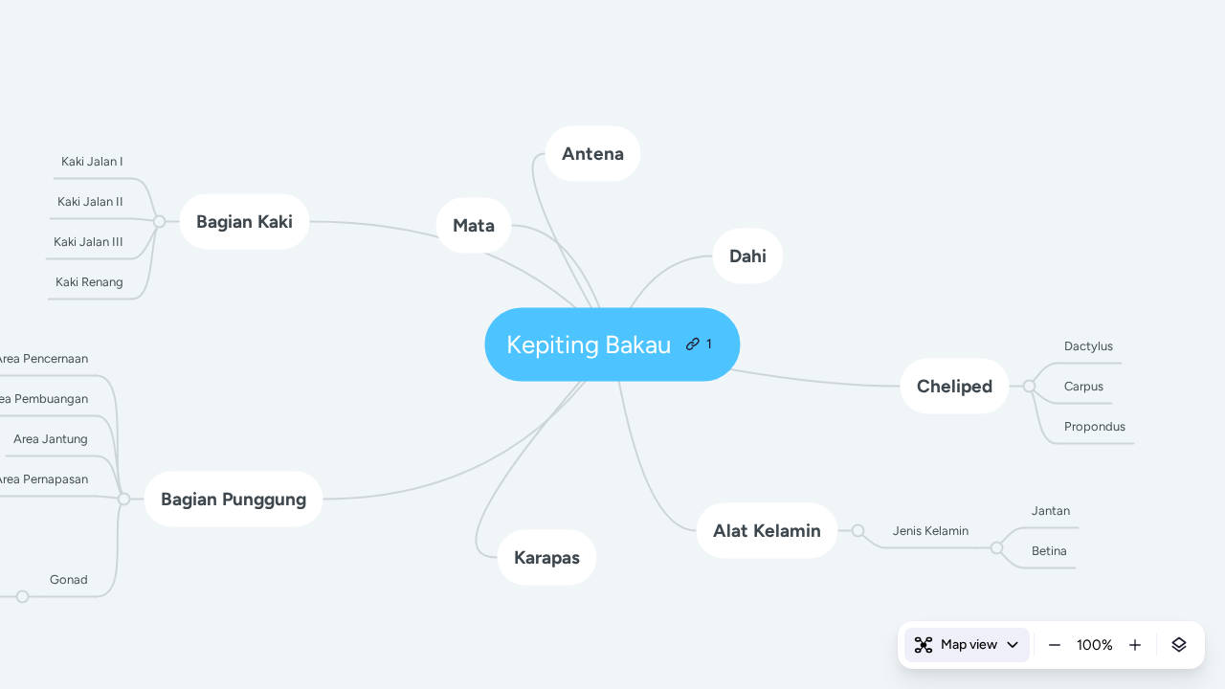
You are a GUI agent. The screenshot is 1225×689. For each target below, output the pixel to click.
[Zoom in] (1135, 645)
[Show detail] (1179, 645)
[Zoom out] (1054, 645)
